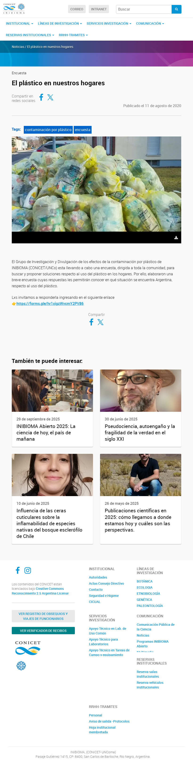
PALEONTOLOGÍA (150, 605)
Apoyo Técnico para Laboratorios (103, 641)
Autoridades (98, 577)
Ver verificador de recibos (43, 630)
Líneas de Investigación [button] (59, 23)
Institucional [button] (18, 23)
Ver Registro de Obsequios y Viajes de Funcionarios (43, 616)
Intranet (99, 9)
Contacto (96, 589)
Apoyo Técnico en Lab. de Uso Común (107, 630)
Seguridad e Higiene (104, 595)
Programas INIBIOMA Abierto (153, 643)
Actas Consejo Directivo (106, 583)
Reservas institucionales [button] (29, 35)
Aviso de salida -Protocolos (109, 721)
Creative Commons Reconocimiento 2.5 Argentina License (40, 591)
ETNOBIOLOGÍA (148, 593)
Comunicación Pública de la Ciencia (155, 626)
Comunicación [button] (149, 23)
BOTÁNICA (145, 581)
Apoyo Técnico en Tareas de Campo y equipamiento (109, 652)
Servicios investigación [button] (108, 23)
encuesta (82, 129)
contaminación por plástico (48, 129)
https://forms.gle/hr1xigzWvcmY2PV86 (50, 303)
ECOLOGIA (145, 587)
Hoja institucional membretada (102, 729)
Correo (76, 9)
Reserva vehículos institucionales (150, 684)
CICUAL (95, 601)
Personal (95, 715)
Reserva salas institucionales (148, 674)
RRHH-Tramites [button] (72, 35)
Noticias (143, 635)
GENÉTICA (144, 599)
